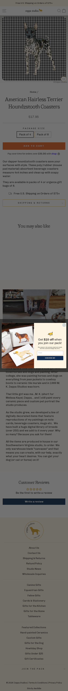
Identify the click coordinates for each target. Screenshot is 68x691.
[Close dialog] (64, 324)
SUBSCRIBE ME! (50, 358)
